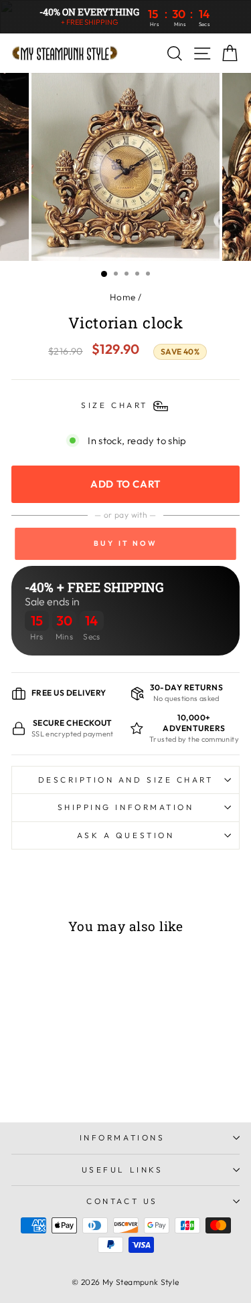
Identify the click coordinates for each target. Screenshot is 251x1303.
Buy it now (125, 543)
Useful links (122, 1170)
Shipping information (126, 807)
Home (122, 297)
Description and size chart (126, 780)
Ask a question (125, 835)
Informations (122, 1137)
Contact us (121, 1201)
